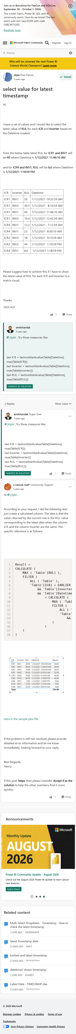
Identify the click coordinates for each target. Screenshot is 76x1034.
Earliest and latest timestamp (28, 955)
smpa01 (29, 974)
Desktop (11, 52)
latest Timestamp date (24, 941)
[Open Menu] (70, 53)
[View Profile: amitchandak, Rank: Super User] (8, 416)
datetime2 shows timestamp (28, 969)
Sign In (67, 42)
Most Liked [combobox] (63, 404)
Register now (12, 30)
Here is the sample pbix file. (21, 719)
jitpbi (17, 75)
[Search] (47, 43)
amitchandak (23, 327)
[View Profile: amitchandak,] (10, 329)
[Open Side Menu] (5, 43)
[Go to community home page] (26, 42)
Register (56, 42)
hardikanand (32, 931)
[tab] (36, 896)
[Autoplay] (32, 896)
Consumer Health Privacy (51, 1026)
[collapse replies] (38, 411)
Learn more (50, 65)
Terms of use (55, 1014)
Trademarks (9, 1021)
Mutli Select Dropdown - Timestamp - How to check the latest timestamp (39, 925)
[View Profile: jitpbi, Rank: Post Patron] (7, 77)
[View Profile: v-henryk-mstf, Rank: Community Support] (7, 487)
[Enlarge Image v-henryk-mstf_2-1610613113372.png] (38, 678)
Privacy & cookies (34, 1014)
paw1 (29, 946)
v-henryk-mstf (21, 484)
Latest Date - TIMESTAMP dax (28, 984)
